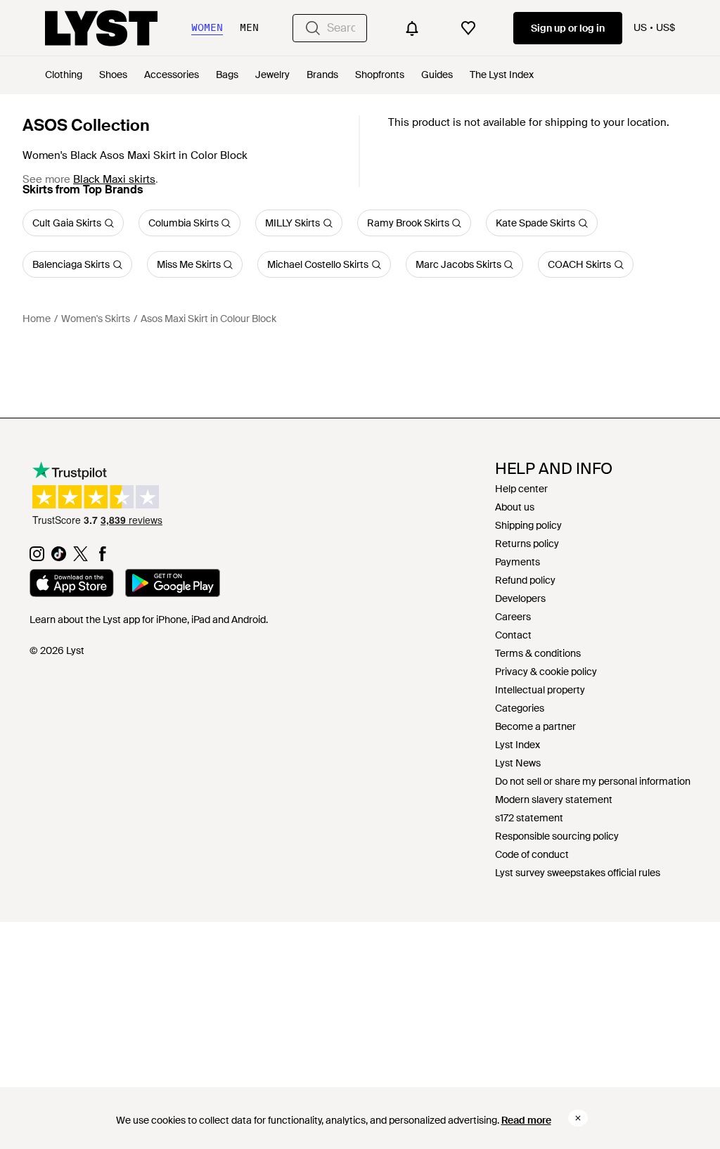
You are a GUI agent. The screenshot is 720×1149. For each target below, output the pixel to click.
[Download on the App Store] (72, 585)
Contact (513, 635)
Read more (526, 1120)
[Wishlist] (468, 28)
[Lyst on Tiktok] (58, 558)
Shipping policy (528, 525)
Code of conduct (532, 854)
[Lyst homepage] (101, 28)
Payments (517, 562)
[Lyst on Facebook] (102, 558)
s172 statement (529, 817)
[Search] (312, 28)
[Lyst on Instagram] (37, 558)
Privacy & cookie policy (546, 671)
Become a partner (535, 726)
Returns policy (527, 543)
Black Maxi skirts (114, 179)
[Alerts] (412, 28)
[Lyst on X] (80, 558)
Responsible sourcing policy (557, 836)
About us (514, 507)
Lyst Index (517, 744)
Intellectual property (540, 689)
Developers (520, 598)
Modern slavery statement (553, 799)
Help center (521, 488)
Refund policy (525, 580)
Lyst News (518, 763)
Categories (519, 708)
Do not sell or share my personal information (592, 781)
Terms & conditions (538, 653)
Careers (513, 616)
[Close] (578, 1118)
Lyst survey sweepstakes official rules (577, 872)
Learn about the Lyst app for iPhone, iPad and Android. (149, 619)
